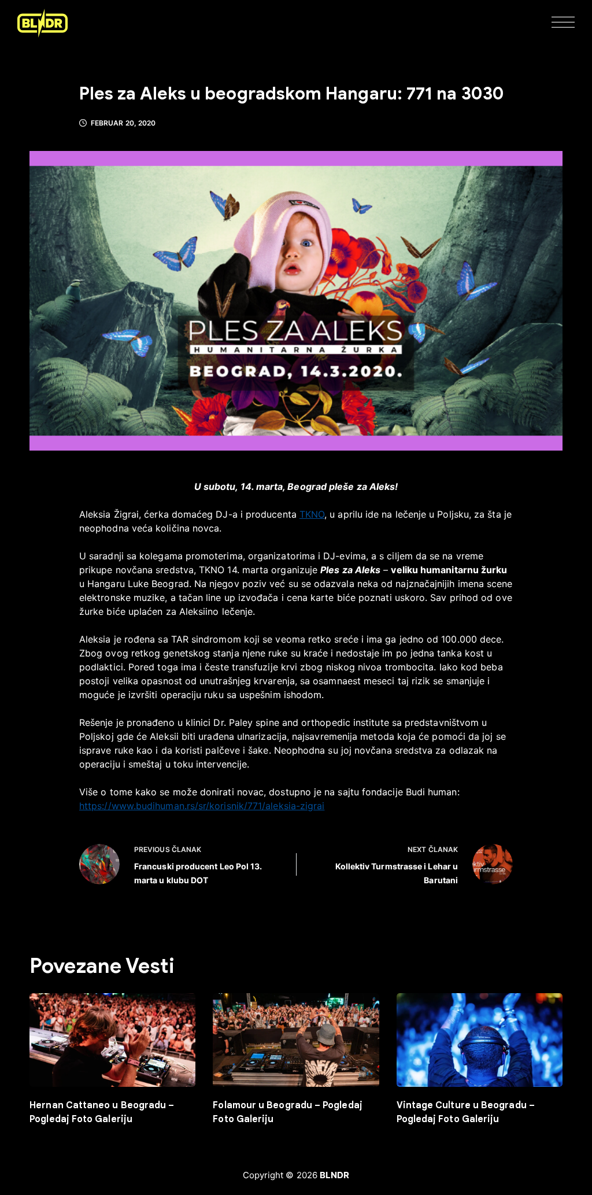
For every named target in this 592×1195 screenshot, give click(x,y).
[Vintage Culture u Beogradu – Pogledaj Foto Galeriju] (480, 1040)
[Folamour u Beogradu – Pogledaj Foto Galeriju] (296, 1040)
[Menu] (563, 23)
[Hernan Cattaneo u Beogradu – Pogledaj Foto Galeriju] (112, 1040)
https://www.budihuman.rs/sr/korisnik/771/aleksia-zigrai (201, 806)
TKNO (311, 514)
